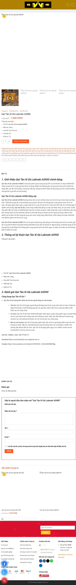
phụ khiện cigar (22, 155)
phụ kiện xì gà (32, 155)
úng (10, 548)
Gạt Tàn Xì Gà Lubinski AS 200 (11, 510)
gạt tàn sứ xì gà (43, 151)
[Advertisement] (38, 256)
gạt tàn (46, 149)
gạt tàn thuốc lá (53, 151)
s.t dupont (49, 155)
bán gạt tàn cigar (12, 149)
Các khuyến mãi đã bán (7, 559)
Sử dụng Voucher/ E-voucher (28, 552)
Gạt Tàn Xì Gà (24, 111)
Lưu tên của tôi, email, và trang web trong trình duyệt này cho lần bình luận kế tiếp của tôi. (37, 446)
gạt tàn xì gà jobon (24, 153)
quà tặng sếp (41, 155)
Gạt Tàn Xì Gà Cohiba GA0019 (49, 510)
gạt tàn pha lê (27, 151)
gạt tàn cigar (63, 149)
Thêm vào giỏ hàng (20, 141)
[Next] (72, 50)
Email (7, 437)
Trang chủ (4, 111)
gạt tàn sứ (35, 151)
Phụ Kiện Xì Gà (13, 111)
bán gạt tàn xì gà (23, 149)
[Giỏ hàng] (72, 4)
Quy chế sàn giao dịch (7, 555)
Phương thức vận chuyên (27, 555)
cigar (30, 149)
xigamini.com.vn (43, 582)
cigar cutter (35, 149)
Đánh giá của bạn (10, 404)
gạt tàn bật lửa (53, 149)
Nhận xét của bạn (11, 411)
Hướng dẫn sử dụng (26, 562)
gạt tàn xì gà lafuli (35, 153)
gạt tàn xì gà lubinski (48, 153)
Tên (6, 428)
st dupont (55, 155)
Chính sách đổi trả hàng (27, 559)
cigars (42, 149)
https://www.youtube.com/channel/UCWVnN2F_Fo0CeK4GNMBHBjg (31, 344)
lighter (16, 155)
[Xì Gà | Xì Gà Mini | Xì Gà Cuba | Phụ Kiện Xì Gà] (38, 5)
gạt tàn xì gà (63, 151)
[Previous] (5, 50)
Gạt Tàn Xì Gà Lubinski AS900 (64, 153)
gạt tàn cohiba (10, 151)
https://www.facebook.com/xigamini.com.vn (24, 339)
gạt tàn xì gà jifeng (12, 153)
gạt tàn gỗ (19, 151)
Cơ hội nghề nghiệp (6, 552)
